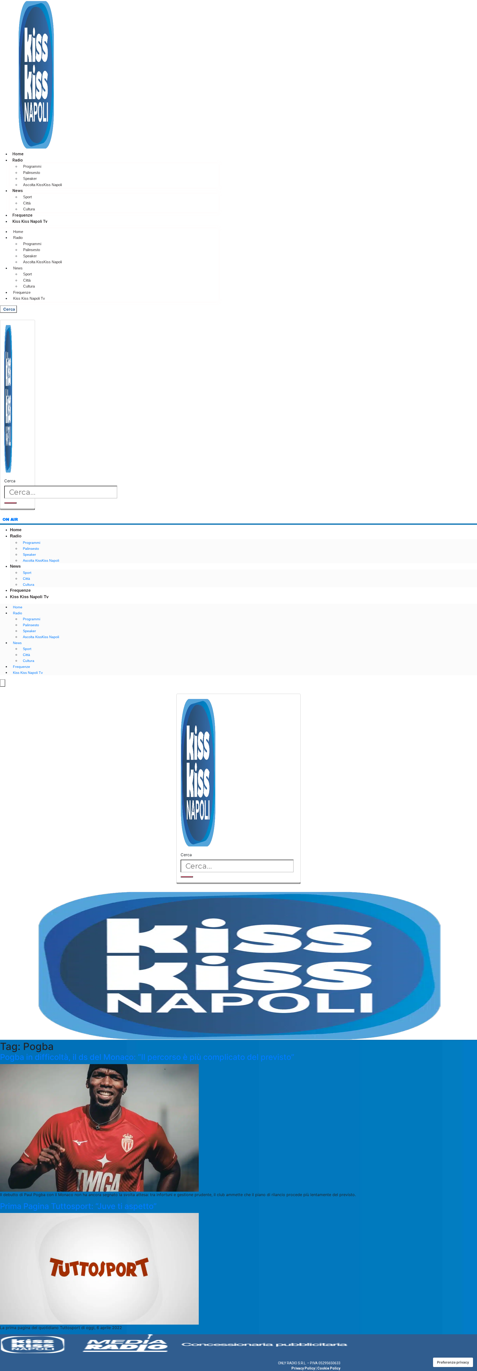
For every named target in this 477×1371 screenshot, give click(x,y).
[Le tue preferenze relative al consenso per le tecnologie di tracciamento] (453, 1362)
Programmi (32, 166)
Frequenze (22, 215)
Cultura (29, 209)
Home (18, 154)
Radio (17, 160)
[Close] (17, 509)
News (17, 190)
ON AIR (10, 519)
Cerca (9, 480)
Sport (27, 197)
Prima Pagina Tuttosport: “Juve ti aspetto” (78, 1206)
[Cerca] (10, 503)
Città (27, 203)
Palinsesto (31, 172)
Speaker (30, 178)
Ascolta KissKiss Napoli (42, 185)
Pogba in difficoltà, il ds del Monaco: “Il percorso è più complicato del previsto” (147, 1057)
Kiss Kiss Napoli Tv (29, 221)
